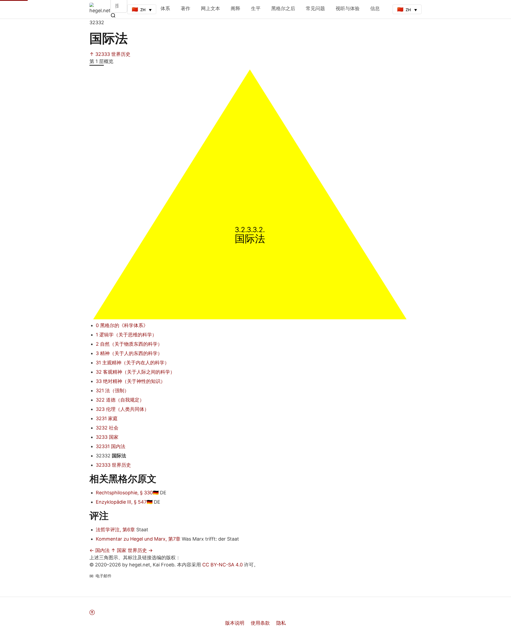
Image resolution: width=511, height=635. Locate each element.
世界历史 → (140, 550)
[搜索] (113, 15)
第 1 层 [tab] (96, 61)
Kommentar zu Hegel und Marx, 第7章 (138, 539)
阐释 (235, 8)
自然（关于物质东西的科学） (129, 344)
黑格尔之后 (283, 8)
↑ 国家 (118, 550)
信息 (375, 8)
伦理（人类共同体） (122, 409)
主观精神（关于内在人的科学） (132, 362)
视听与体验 (348, 8)
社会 (107, 428)
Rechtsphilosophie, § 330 (124, 492)
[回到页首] (199, 612)
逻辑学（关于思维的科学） (126, 334)
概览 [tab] (108, 61)
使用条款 (260, 623)
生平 (256, 8)
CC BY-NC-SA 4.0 (222, 564)
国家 (107, 437)
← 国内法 (99, 550)
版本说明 (234, 623)
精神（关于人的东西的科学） (129, 353)
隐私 (281, 623)
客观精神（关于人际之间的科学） (135, 372)
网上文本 (210, 8)
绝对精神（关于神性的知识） (130, 381)
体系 (165, 8)
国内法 (110, 446)
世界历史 (113, 465)
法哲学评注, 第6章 (115, 529)
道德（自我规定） (120, 400)
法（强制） (112, 390)
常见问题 (315, 8)
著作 (185, 8)
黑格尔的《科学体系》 (122, 325)
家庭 (107, 418)
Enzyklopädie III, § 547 (121, 502)
